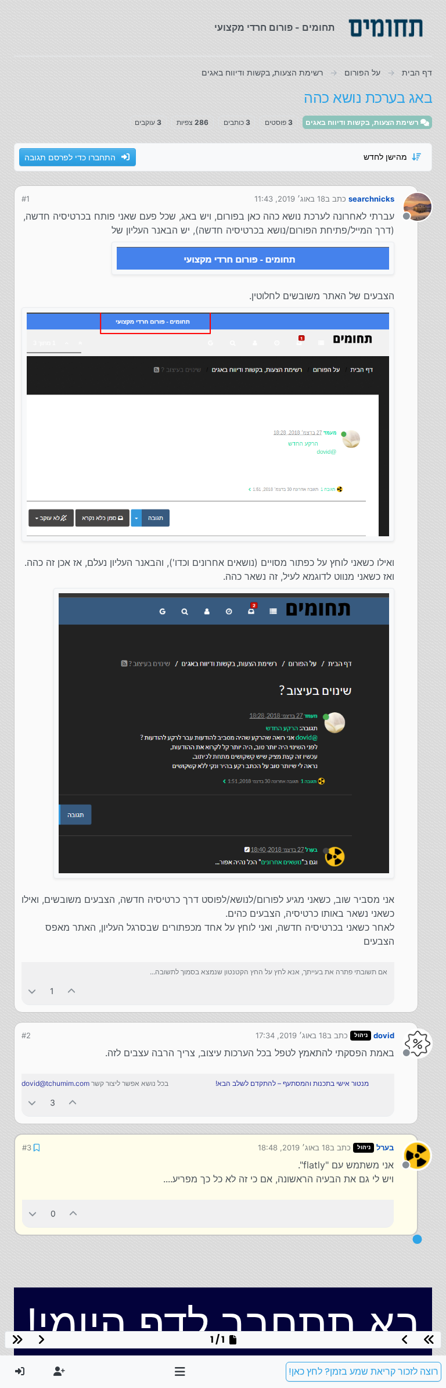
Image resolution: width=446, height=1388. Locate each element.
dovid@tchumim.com (55, 1083)
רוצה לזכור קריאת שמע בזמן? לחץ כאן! (363, 1371)
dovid (383, 1035)
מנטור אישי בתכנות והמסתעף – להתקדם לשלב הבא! (292, 1083)
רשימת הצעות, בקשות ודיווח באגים (362, 122)
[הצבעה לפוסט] (72, 991)
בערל (385, 1147)
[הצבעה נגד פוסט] (31, 991)
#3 (26, 1147)
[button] (180, 1371)
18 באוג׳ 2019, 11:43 (289, 198)
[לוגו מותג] (385, 28)
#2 (26, 1035)
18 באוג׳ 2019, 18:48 (294, 1147)
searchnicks (371, 198)
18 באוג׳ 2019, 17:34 (291, 1035)
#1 (25, 198)
